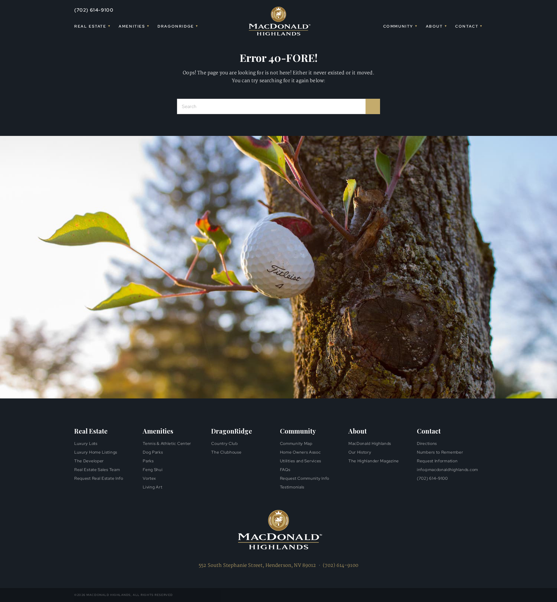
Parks (148, 460)
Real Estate (90, 26)
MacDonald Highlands (369, 443)
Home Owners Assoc (300, 452)
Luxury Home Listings (95, 452)
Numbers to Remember (440, 452)
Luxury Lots (85, 443)
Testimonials (292, 487)
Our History (359, 452)
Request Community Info (304, 478)
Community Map (296, 443)
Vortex (149, 478)
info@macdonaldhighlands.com (447, 469)
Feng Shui (152, 469)
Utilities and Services (300, 460)
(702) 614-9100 (93, 10)
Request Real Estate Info (98, 478)
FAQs (285, 469)
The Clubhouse (226, 452)
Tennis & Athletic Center (167, 443)
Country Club (224, 443)
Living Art (152, 487)
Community (398, 26)
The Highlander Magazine (373, 460)
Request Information (437, 460)
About (434, 26)
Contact (466, 26)
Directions (427, 443)
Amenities (132, 26)
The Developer (89, 460)
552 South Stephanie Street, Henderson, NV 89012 (257, 565)
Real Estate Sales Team (97, 469)
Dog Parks (153, 452)
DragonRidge (176, 26)
